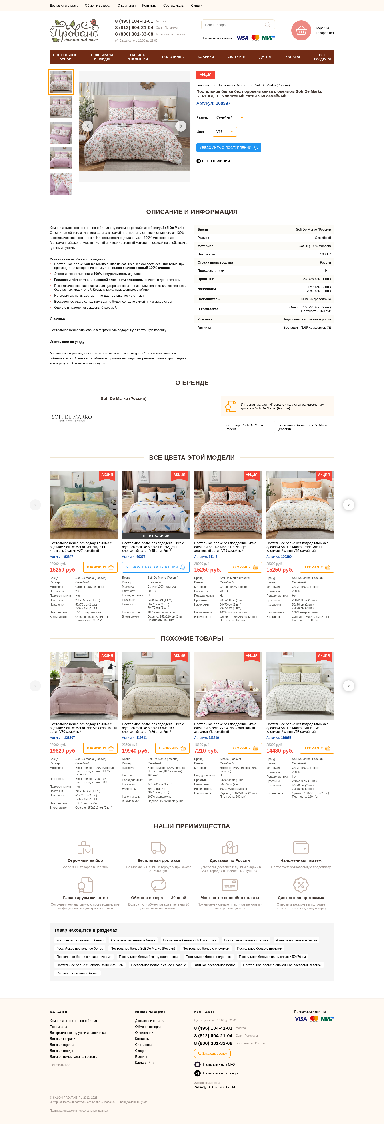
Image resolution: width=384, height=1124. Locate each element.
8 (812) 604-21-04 (134, 27)
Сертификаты (173, 5)
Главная (203, 85)
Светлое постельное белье (77, 973)
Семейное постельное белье (133, 940)
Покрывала (58, 1027)
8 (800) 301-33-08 (134, 33)
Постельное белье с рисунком (206, 948)
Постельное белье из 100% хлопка (189, 940)
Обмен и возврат (98, 5)
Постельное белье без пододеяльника (148, 957)
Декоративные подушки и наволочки (78, 1033)
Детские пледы (61, 1051)
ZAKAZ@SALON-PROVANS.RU (215, 1087)
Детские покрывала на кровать (73, 1056)
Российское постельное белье (79, 948)
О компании (127, 5)
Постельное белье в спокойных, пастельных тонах (282, 965)
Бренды (141, 1056)
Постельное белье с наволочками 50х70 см (272, 957)
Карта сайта (144, 1062)
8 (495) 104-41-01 (134, 21)
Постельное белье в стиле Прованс (158, 965)
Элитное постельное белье (215, 965)
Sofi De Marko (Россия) (272, 85)
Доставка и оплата (64, 5)
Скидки (196, 5)
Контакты (149, 5)
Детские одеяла (62, 1045)
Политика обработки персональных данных (79, 1110)
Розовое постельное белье (296, 940)
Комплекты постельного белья (80, 940)
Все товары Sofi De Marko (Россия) (244, 427)
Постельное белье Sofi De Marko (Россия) (303, 427)
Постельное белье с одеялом (208, 957)
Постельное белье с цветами (259, 948)
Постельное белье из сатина (246, 940)
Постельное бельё (232, 85)
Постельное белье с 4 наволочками (83, 957)
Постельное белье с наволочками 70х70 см (89, 965)
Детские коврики (62, 1039)
